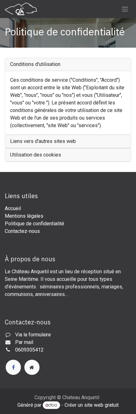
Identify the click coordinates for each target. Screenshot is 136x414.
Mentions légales (24, 216)
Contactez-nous (22, 231)
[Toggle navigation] (125, 9)
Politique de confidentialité (34, 224)
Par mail (24, 342)
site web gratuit (101, 405)
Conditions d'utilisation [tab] (35, 64)
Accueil (13, 208)
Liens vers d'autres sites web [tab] (43, 141)
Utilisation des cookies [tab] (35, 155)
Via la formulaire (33, 335)
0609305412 (29, 350)
